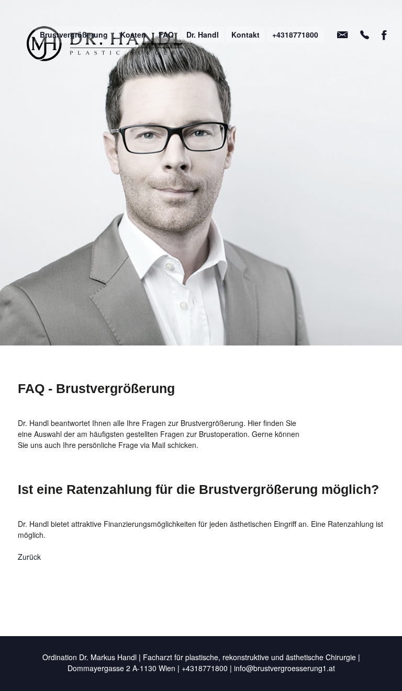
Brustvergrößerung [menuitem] (74, 34)
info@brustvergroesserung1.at (284, 668)
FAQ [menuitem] (166, 34)
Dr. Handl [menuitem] (202, 34)
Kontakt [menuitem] (245, 34)
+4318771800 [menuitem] (295, 34)
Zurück (29, 556)
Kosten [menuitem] (133, 34)
